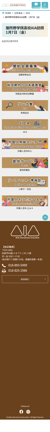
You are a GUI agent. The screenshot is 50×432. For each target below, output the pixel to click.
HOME (8, 12)
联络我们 (26, 279)
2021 (28, 12)
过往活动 (18, 12)
